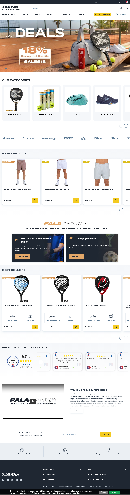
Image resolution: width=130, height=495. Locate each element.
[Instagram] (16, 480)
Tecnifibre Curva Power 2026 (59, 306)
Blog (118, 2)
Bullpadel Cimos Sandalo (17, 189)
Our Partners (109, 486)
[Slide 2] (6, 68)
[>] (125, 46)
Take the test (22, 256)
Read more (77, 411)
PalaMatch (101, 2)
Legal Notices (80, 486)
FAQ (52, 486)
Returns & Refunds (95, 486)
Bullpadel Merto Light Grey (99, 189)
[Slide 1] (4, 68)
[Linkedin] (12, 480)
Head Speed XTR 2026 (95, 306)
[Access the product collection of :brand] (8, 138)
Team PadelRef (110, 2)
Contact (44, 486)
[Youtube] (7, 480)
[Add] (35, 327)
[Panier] (127, 8)
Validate (106, 434)
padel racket (103, 396)
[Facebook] (3, 480)
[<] (4, 46)
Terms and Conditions (65, 486)
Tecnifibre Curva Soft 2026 (18, 306)
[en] (127, 2)
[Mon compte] (121, 8)
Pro (123, 2)
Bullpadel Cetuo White (56, 189)
